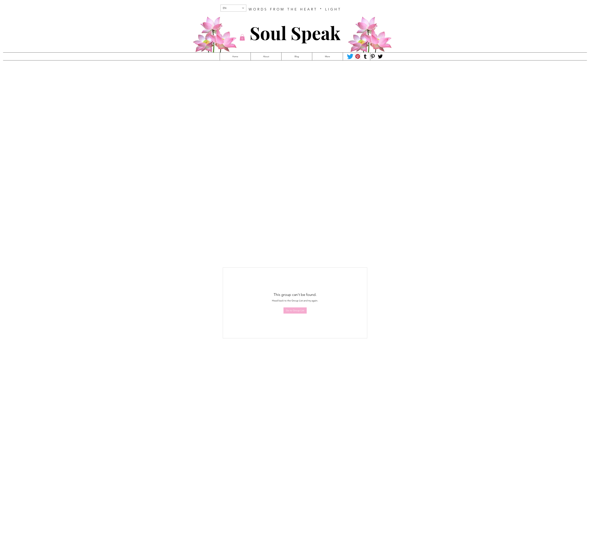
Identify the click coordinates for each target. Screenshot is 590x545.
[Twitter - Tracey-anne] (350, 56)
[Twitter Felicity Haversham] (380, 56)
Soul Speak (295, 33)
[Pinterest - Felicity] (373, 56)
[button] (242, 37)
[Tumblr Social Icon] (365, 56)
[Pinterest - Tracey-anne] (357, 56)
